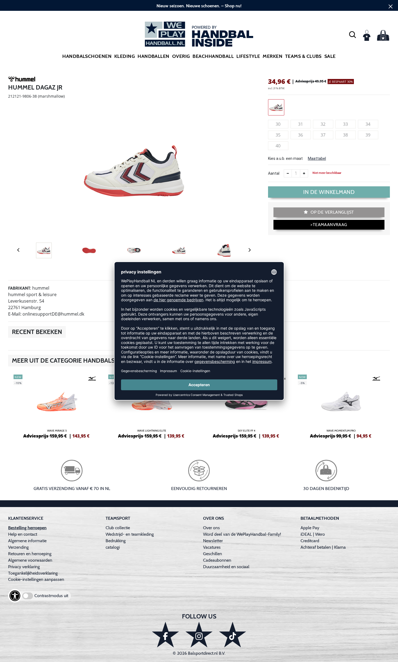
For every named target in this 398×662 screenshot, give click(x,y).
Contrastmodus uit (51, 595)
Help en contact (22, 534)
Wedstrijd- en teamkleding (130, 534)
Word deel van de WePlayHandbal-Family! (242, 534)
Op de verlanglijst (331, 212)
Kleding (124, 56)
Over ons (211, 527)
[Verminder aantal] (288, 173)
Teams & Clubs (303, 56)
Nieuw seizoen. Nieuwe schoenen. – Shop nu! (199, 5)
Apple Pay (310, 527)
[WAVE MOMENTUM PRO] (341, 405)
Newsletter (213, 540)
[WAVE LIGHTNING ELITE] (152, 405)
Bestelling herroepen (27, 527)
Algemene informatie (27, 540)
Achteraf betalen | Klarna (323, 547)
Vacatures (212, 547)
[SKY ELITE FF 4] (246, 405)
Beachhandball (213, 56)
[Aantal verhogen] (304, 173)
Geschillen (212, 553)
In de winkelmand (329, 192)
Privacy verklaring (24, 566)
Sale (330, 56)
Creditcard (310, 540)
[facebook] (165, 634)
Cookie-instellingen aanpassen (36, 579)
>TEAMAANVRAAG (329, 224)
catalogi (113, 547)
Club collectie (118, 527)
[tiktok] (232, 634)
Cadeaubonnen (217, 560)
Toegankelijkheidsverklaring (33, 573)
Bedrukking (116, 540)
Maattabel (317, 158)
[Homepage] (199, 34)
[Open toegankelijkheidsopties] (15, 596)
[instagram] (199, 634)
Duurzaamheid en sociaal (226, 566)
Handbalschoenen (87, 56)
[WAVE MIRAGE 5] (57, 405)
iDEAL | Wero (313, 534)
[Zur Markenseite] (21, 80)
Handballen (153, 56)
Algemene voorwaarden (30, 560)
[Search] (352, 34)
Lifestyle (248, 56)
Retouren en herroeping (29, 553)
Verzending (18, 547)
